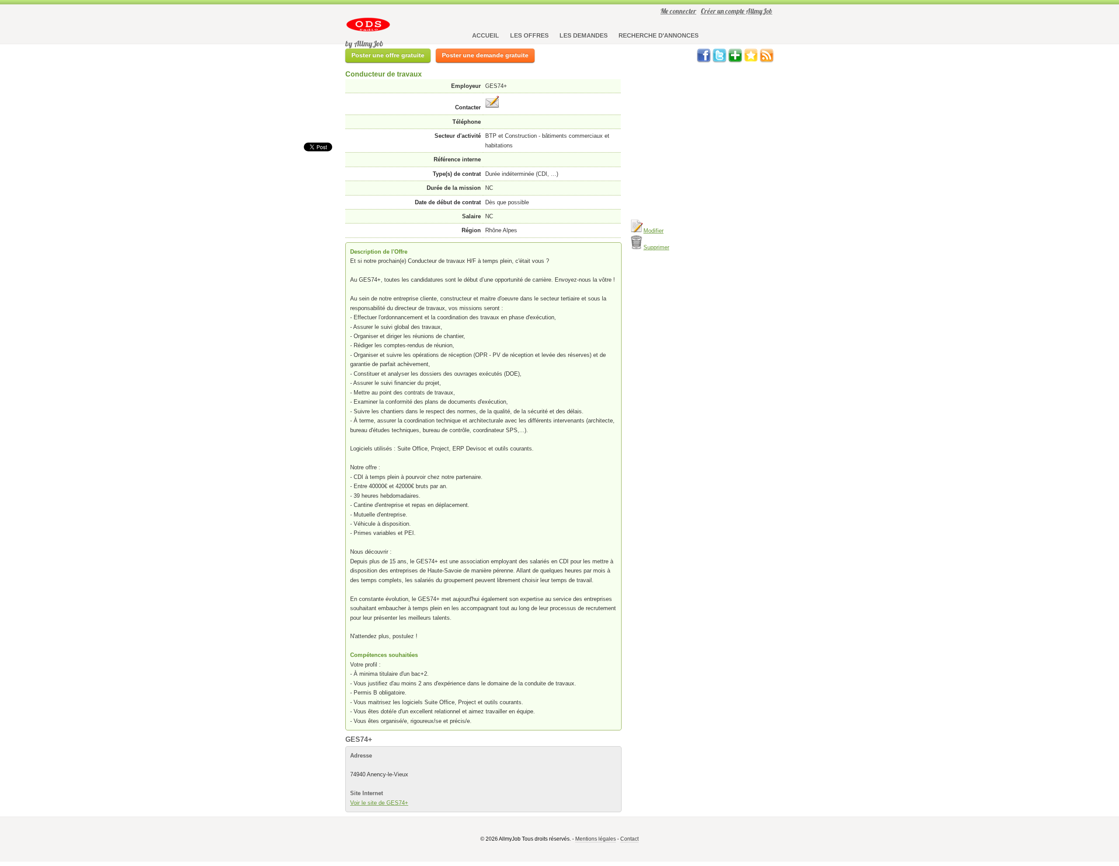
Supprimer (656, 247)
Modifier (653, 230)
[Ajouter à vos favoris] (751, 60)
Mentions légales (595, 839)
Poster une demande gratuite (485, 55)
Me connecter (678, 11)
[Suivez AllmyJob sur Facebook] (704, 60)
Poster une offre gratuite (387, 55)
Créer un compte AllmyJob (736, 11)
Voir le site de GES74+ (379, 803)
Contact (629, 839)
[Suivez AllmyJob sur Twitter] (719, 60)
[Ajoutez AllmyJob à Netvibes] (735, 60)
